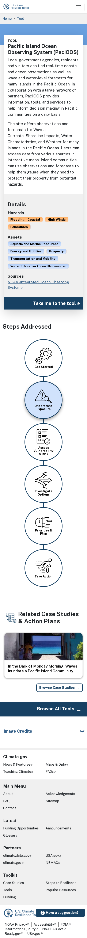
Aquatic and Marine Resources (34, 244)
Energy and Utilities (26, 251)
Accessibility (44, 924)
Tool (20, 19)
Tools (7, 890)
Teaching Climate (17, 772)
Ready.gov (13, 934)
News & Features (16, 764)
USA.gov (52, 856)
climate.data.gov (16, 856)
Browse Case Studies (57, 688)
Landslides (19, 227)
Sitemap (52, 801)
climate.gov (12, 863)
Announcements (58, 828)
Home (7, 19)
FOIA (64, 924)
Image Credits (18, 731)
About (8, 794)
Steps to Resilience (61, 883)
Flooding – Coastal (25, 219)
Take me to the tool (54, 303)
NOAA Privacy (16, 924)
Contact (9, 808)
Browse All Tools (55, 708)
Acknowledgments (60, 794)
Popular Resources (61, 890)
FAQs (50, 772)
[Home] (18, 6)
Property (56, 251)
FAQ (6, 801)
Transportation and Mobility (33, 258)
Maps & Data (56, 764)
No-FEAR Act (53, 929)
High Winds (57, 219)
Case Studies (13, 883)
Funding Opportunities (21, 828)
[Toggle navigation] (78, 7)
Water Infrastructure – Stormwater (38, 266)
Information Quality (20, 929)
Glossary (10, 835)
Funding (9, 897)
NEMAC (52, 863)
